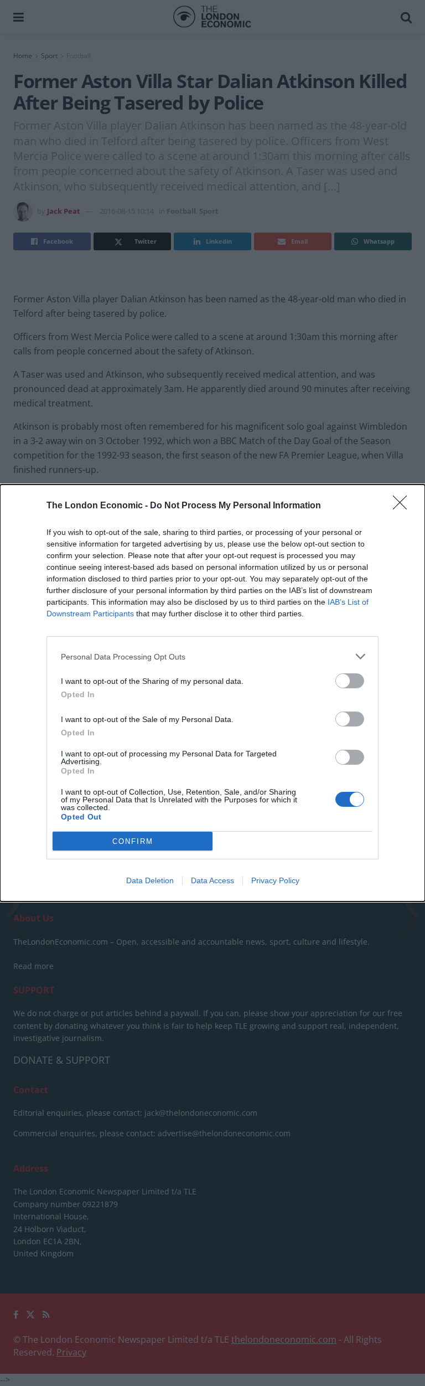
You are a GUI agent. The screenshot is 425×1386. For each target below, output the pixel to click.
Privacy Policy (275, 880)
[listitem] (212, 656)
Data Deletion (150, 880)
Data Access (212, 880)
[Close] (403, 506)
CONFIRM (132, 841)
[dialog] (212, 693)
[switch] (349, 680)
